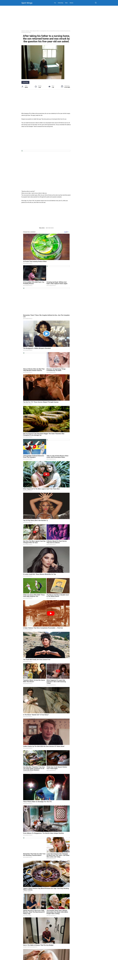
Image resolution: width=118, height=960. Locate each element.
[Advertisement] (59, 19)
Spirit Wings (26, 3)
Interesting (60, 2)
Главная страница (25, 30)
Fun (55, 2)
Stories (71, 2)
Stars (66, 2)
